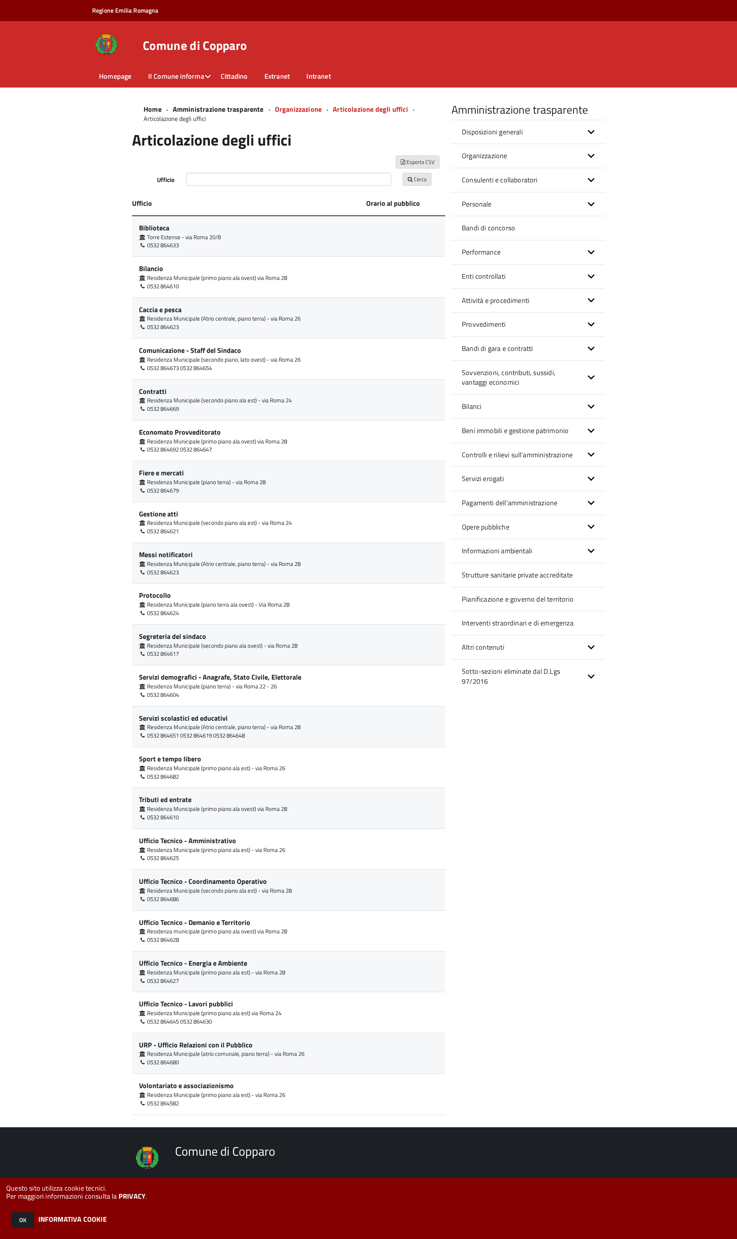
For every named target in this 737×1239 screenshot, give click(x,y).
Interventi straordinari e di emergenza (517, 623)
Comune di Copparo (195, 45)
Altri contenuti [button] (483, 647)
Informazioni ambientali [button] (497, 551)
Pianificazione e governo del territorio (517, 599)
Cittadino (234, 76)
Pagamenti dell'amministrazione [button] (509, 503)
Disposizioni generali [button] (492, 132)
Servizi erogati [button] (483, 478)
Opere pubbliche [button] (485, 527)
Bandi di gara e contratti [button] (497, 348)
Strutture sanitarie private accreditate (517, 575)
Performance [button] (481, 252)
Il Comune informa (176, 76)
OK (22, 1220)
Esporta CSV (420, 162)
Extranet (277, 76)
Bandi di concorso (488, 228)
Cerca (419, 179)
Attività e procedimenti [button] (495, 300)
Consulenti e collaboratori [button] (500, 180)
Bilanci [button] (471, 406)
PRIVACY (132, 1196)
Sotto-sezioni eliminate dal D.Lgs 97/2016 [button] (511, 676)
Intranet (318, 76)
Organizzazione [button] (484, 156)
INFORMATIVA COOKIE (72, 1219)
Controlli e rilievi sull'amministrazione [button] (517, 455)
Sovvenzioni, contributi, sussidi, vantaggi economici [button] (508, 377)
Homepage (115, 76)
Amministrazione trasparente (218, 109)
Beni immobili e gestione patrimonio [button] (515, 430)
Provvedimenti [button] (484, 324)
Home (153, 109)
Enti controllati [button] (484, 276)
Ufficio (166, 179)
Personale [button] (477, 204)
